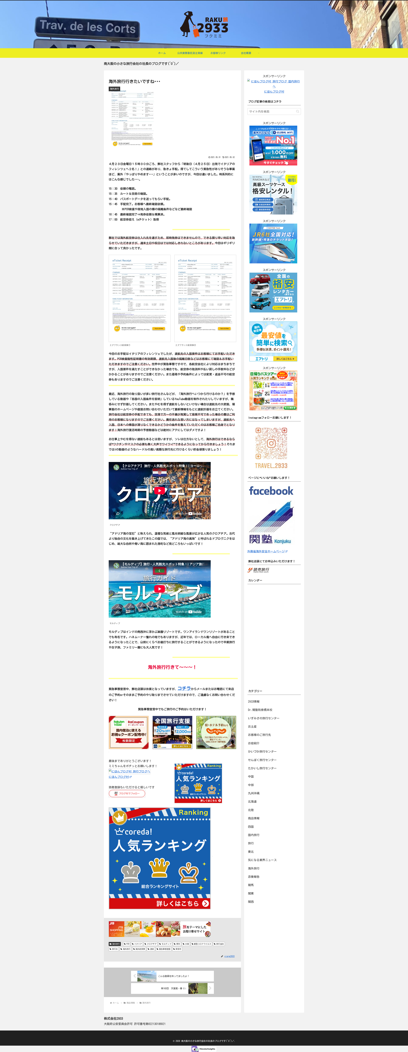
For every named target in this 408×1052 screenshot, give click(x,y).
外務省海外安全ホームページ (266, 551)
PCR (127, 944)
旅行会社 (220, 944)
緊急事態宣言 (165, 949)
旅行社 (115, 949)
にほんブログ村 (119, 776)
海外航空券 (140, 949)
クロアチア (152, 944)
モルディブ (166, 944)
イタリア (138, 944)
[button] (297, 111)
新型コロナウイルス (202, 944)
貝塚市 (178, 949)
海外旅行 (116, 944)
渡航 (152, 949)
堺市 (178, 944)
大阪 (187, 944)
